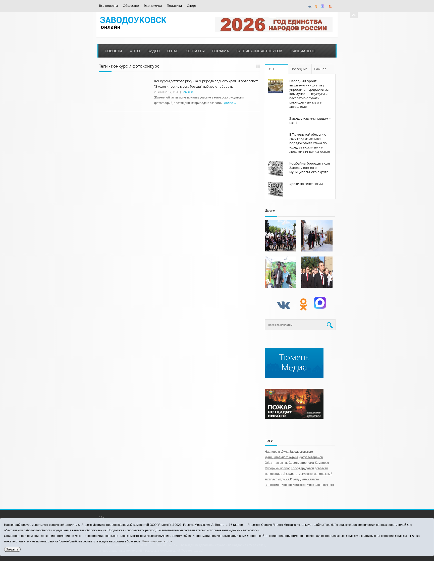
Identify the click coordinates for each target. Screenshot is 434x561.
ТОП (270, 69)
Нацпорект (272, 451)
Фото (135, 50)
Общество (131, 6)
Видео (153, 50)
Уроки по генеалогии (306, 183)
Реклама (220, 50)
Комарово (322, 463)
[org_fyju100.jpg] (280, 235)
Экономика (153, 6)
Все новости (108, 6)
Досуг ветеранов (311, 457)
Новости (113, 50)
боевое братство (294, 485)
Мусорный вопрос (277, 468)
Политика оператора (157, 541)
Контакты (195, 50)
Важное (320, 69)
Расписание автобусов (259, 50)
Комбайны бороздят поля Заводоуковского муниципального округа (309, 167)
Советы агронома (301, 463)
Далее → (230, 103)
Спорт (191, 6)
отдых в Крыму (288, 479)
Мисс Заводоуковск (320, 485)
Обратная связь (276, 463)
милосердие (273, 474)
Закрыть (12, 549)
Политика (174, 6)
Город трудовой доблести (309, 468)
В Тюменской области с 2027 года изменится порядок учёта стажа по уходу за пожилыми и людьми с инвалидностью (309, 143)
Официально (302, 50)
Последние (299, 69)
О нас (172, 50)
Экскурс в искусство (298, 474)
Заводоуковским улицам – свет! (310, 120)
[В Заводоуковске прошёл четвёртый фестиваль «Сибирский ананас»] (280, 272)
